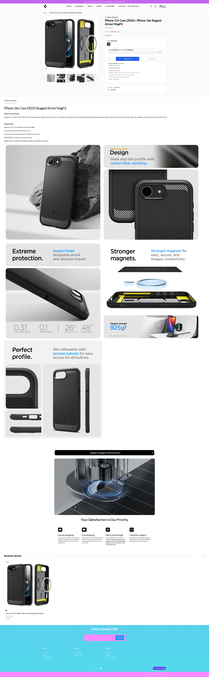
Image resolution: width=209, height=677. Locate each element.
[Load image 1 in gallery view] (51, 78)
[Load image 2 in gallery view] (61, 78)
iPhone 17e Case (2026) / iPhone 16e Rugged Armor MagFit (25, 613)
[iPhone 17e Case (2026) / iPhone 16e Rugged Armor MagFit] (29, 605)
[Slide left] (33, 1)
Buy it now (152, 59)
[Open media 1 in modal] (70, 43)
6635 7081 (116, 79)
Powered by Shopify (162, 674)
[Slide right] (175, 1)
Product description (10, 101)
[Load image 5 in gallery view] (90, 78)
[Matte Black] (108, 44)
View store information (114, 67)
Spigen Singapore (111, 17)
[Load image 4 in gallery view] (80, 78)
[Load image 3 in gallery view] (70, 78)
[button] (151, 6)
